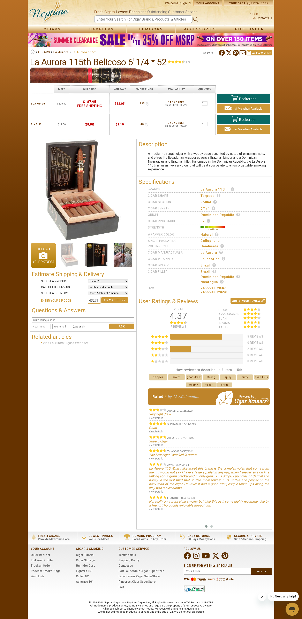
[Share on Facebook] (222, 53)
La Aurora (209, 253)
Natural (207, 235)
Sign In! (185, 3)
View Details (156, 418)
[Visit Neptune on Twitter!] (216, 557)
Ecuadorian (210, 259)
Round (206, 202)
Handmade (209, 246)
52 (203, 221)
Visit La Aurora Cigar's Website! (65, 343)
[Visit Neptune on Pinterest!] (225, 557)
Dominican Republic (217, 215)
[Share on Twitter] (229, 53)
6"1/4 (205, 208)
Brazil (205, 265)
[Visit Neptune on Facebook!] (188, 557)
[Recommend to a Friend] (243, 53)
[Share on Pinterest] (236, 53)
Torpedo (208, 196)
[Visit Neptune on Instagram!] (196, 557)
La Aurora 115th (215, 189)
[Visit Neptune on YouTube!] (206, 557)
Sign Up (261, 571)
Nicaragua (209, 282)
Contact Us (264, 18)
